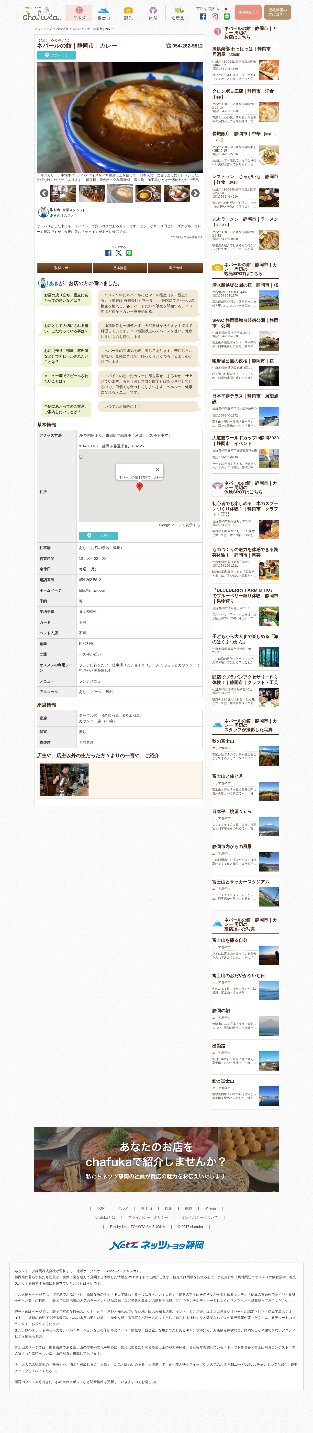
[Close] (157, 469)
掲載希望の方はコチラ (277, 12)
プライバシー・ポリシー (148, 1217)
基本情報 (120, 268)
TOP (101, 1208)
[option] (120, 122)
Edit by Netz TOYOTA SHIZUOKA (137, 1227)
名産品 (210, 1208)
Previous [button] (44, 193)
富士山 (146, 1208)
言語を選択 (208, 9)
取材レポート (64, 268)
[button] (139, 486)
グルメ (122, 1208)
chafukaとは (248, 12)
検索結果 (62, 29)
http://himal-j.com (92, 590)
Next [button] (195, 193)
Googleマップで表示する (179, 525)
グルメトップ (43, 29)
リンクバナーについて (199, 1217)
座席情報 (175, 268)
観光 (168, 1208)
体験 (188, 1208)
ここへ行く (59, 55)
